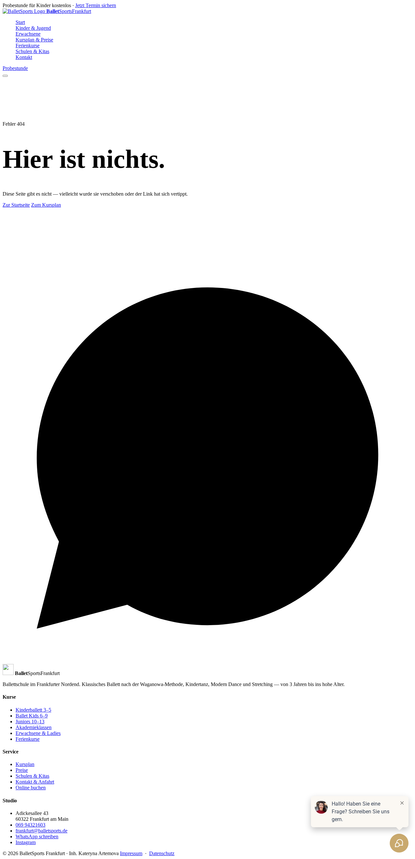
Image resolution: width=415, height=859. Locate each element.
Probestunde (15, 68)
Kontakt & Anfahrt (35, 782)
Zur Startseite (16, 205)
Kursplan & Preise (34, 39)
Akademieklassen (34, 727)
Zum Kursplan (46, 205)
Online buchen (31, 787)
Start (20, 22)
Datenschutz (161, 853)
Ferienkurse (28, 45)
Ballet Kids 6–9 (32, 715)
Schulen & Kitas (32, 51)
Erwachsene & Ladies (38, 733)
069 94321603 (30, 825)
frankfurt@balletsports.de (41, 830)
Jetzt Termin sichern (95, 5)
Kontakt (24, 57)
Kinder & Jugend (33, 28)
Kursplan (25, 764)
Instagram (26, 842)
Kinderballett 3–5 (33, 710)
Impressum (131, 853)
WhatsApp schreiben (37, 836)
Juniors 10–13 (30, 721)
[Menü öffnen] (5, 76)
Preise (22, 770)
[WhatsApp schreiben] (207, 661)
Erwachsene (28, 34)
